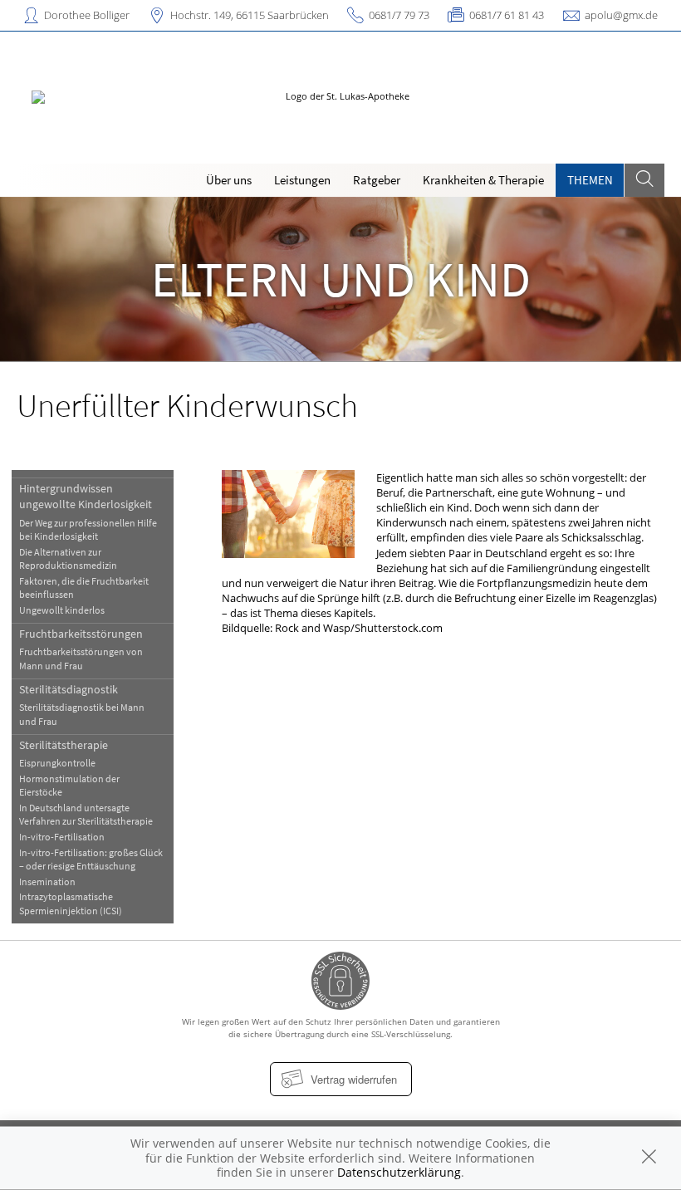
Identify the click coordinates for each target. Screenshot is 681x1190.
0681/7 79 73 (399, 14)
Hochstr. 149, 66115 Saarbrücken (249, 14)
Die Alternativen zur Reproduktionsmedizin (68, 558)
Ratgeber (376, 180)
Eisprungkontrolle (57, 763)
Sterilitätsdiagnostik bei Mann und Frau (82, 714)
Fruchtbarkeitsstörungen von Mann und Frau (81, 658)
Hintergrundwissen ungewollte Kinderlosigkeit (85, 496)
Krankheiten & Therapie (483, 180)
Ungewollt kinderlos (62, 610)
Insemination (47, 881)
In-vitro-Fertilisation (62, 836)
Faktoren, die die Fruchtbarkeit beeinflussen (84, 587)
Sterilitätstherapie (63, 744)
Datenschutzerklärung (399, 1172)
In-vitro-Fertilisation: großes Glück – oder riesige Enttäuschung (91, 859)
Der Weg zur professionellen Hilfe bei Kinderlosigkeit (88, 529)
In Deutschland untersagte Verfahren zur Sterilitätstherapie (86, 814)
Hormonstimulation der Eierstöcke (69, 785)
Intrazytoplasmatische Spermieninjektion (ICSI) (70, 903)
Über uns (229, 180)
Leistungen (302, 180)
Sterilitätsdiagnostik (68, 689)
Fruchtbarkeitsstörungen (81, 633)
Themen (590, 180)
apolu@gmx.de (621, 14)
